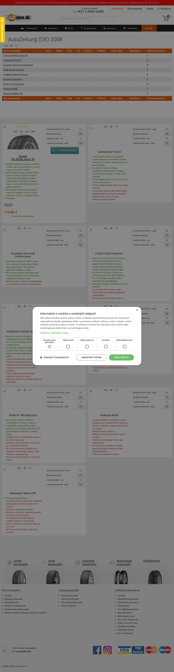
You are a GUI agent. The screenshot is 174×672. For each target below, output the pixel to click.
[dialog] (87, 336)
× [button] (137, 310)
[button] (87, 333)
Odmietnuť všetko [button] (91, 357)
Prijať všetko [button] (121, 357)
